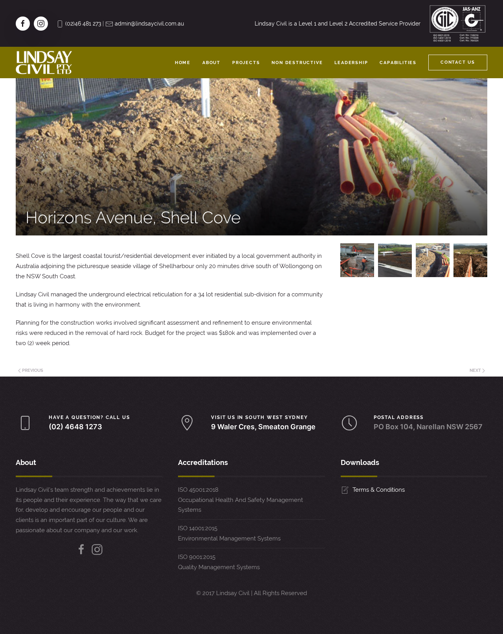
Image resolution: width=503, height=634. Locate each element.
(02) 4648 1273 (75, 427)
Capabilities (398, 62)
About (211, 62)
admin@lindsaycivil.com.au (149, 23)
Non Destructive (297, 62)
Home (183, 62)
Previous (32, 370)
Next (476, 370)
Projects (246, 62)
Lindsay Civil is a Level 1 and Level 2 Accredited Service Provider (337, 23)
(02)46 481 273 (83, 23)
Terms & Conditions (378, 489)
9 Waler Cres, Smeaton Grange (263, 427)
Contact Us (458, 62)
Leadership (351, 62)
